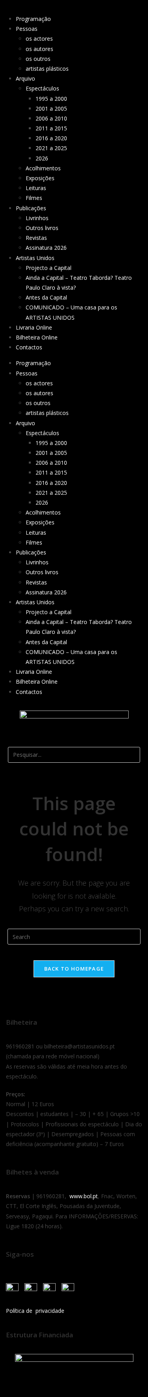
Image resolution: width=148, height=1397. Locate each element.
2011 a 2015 (51, 128)
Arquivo (25, 78)
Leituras (36, 188)
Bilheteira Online (37, 337)
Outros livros (42, 228)
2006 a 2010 (51, 118)
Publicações (31, 208)
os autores (39, 49)
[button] (74, 742)
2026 (42, 158)
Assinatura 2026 (46, 247)
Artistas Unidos (35, 258)
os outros (38, 58)
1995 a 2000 (51, 98)
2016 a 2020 (51, 138)
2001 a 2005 (51, 108)
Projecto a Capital (48, 267)
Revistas (36, 237)
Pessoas (26, 28)
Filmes (34, 198)
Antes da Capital (46, 297)
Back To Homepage (74, 968)
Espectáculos (42, 88)
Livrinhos (37, 218)
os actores (39, 38)
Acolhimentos (43, 168)
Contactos (29, 347)
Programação (33, 19)
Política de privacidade (35, 1310)
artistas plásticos (47, 68)
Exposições (40, 178)
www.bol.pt (83, 1196)
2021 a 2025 (51, 148)
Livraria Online (34, 327)
